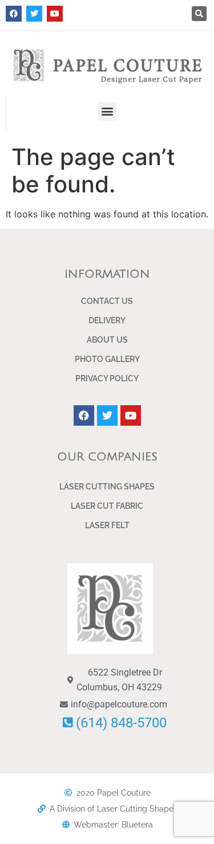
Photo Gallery (107, 359)
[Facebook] (14, 14)
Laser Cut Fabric (107, 505)
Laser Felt (107, 525)
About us (107, 339)
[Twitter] (34, 14)
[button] (199, 13)
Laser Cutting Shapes (107, 486)
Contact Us (107, 301)
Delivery (107, 320)
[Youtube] (55, 14)
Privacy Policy (107, 378)
